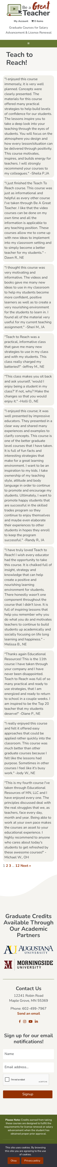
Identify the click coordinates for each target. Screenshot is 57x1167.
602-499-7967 (34, 1009)
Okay (14, 1160)
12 (17, 866)
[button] (28, 43)
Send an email (28, 1014)
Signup (27, 1094)
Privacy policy (32, 1160)
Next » (26, 866)
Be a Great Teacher (28, 8)
